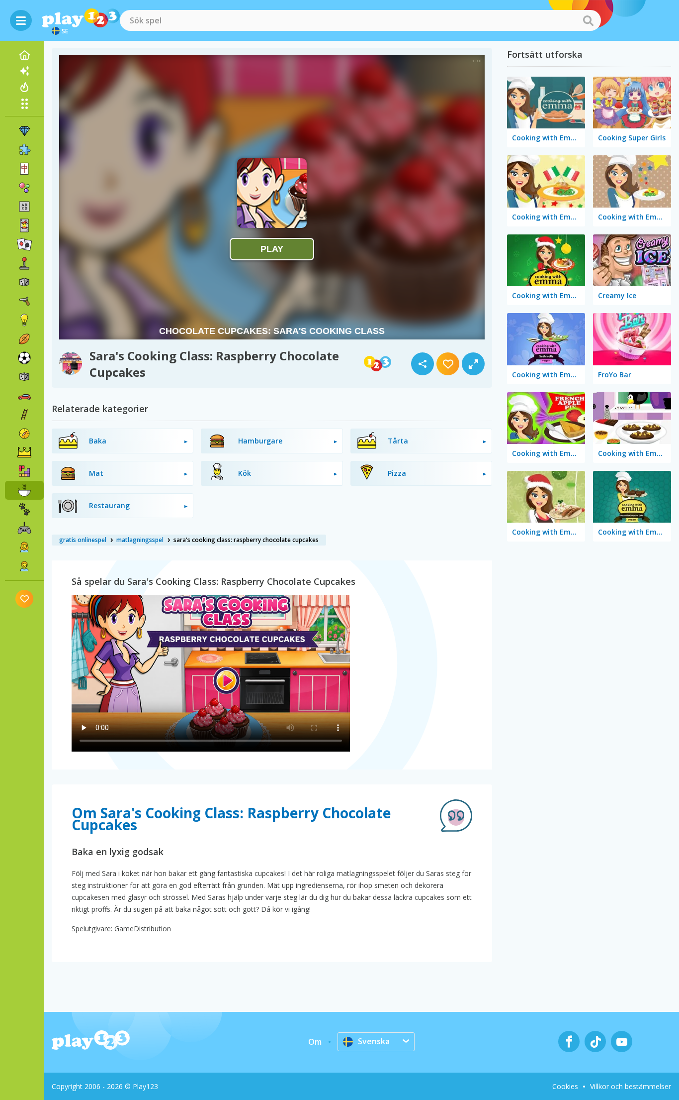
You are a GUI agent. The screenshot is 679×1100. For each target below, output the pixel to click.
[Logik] (24, 320)
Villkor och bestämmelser (630, 1086)
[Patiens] (24, 244)
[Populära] (24, 87)
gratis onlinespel (82, 540)
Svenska (374, 1041)
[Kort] (24, 225)
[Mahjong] (24, 168)
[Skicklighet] (24, 414)
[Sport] (24, 339)
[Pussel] (24, 149)
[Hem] (24, 55)
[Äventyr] (24, 433)
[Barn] (24, 565)
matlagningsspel (140, 540)
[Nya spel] (24, 71)
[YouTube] (621, 1041)
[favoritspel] (24, 598)
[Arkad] (24, 263)
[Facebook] (569, 1041)
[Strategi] (24, 452)
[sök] (588, 20)
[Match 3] (24, 130)
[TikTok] (595, 1041)
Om (315, 1041)
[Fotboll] (24, 357)
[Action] (24, 301)
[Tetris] (24, 471)
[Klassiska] (24, 376)
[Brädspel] (24, 282)
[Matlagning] (24, 490)
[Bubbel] (24, 187)
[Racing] (24, 395)
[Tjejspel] (24, 547)
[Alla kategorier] (24, 103)
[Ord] (24, 206)
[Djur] (24, 509)
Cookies (565, 1086)
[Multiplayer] (24, 528)
